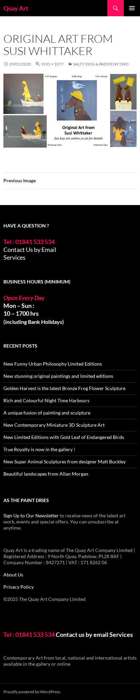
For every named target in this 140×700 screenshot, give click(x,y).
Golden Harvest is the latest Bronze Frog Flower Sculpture (64, 388)
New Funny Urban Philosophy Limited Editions (52, 364)
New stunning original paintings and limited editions (58, 376)
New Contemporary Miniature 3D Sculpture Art (54, 425)
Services (14, 257)
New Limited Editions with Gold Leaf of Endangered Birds (63, 437)
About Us (13, 574)
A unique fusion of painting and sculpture (46, 413)
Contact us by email (82, 634)
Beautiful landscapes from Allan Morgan (45, 474)
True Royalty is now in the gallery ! (39, 449)
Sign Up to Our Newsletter (31, 515)
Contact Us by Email (29, 249)
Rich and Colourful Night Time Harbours (46, 400)
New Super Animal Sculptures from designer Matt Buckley (64, 461)
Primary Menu (132, 8)
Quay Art (15, 8)
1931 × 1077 (52, 64)
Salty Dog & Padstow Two (101, 64)
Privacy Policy (18, 587)
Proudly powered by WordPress (31, 691)
